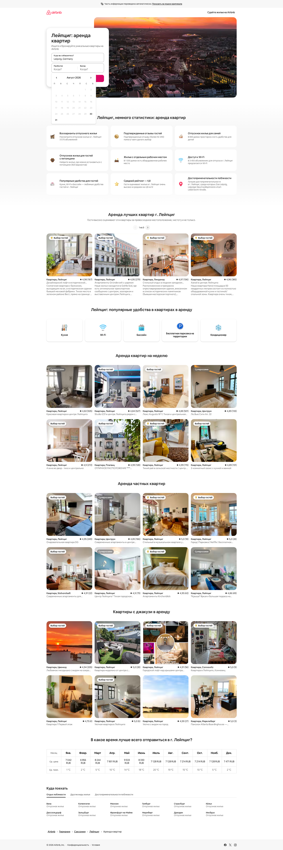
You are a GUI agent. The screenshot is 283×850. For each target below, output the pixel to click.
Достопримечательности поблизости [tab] (114, 794)
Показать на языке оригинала (167, 4)
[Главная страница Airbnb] (54, 12)
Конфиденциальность (78, 845)
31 (56, 120)
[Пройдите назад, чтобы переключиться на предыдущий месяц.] (56, 78)
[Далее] (147, 227)
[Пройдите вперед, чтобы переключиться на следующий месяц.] (91, 78)
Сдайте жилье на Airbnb (221, 12)
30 (91, 114)
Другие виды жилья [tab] (80, 794)
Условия (96, 845)
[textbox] (64, 69)
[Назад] (135, 227)
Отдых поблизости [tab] (56, 794)
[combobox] (78, 59)
